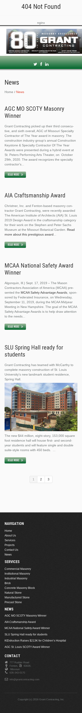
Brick (8, 583)
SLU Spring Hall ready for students (26, 634)
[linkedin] (47, 64)
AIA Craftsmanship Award (35, 195)
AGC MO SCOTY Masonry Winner (25, 615)
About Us (10, 535)
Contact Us (11, 549)
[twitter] (35, 64)
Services (10, 540)
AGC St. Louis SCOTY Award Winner (27, 647)
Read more (13, 174)
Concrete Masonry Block (20, 588)
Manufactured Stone (17, 597)
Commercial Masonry (18, 568)
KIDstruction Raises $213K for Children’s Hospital (35, 640)
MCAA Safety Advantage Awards (43, 292)
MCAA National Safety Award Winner (27, 628)
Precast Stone (13, 602)
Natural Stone (13, 592)
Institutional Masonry (17, 573)
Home (9, 92)
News (8, 554)
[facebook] (41, 64)
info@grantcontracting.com (24, 679)
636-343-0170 (17, 672)
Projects (10, 545)
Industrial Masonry (16, 578)
